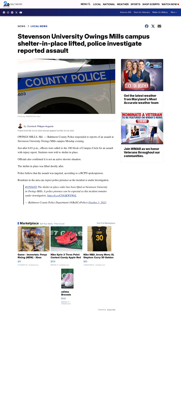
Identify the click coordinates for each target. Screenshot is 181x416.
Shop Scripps (151, 4)
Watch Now (169, 4)
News (21, 26)
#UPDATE (31, 187)
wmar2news (8, 12)
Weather (123, 4)
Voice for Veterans (142, 12)
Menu (84, 4)
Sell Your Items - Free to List (52, 224)
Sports (135, 4)
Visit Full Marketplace (106, 223)
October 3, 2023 (97, 202)
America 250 (125, 12)
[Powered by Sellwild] (111, 310)
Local (97, 4)
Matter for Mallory (160, 12)
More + (174, 12)
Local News (39, 26)
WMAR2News (13, 12)
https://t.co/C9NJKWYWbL (62, 195)
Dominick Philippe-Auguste (40, 126)
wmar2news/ (5, 12)
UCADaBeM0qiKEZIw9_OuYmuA (21, 12)
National (109, 4)
